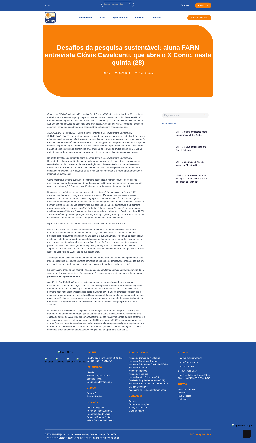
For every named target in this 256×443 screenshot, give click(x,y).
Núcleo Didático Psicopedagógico (145, 377)
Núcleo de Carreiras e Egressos (144, 361)
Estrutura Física (94, 379)
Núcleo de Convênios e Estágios (144, 358)
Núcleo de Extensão (138, 367)
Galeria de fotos (136, 411)
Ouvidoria (182, 393)
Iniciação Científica (138, 407)
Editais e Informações (139, 404)
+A (49, 6)
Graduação (92, 393)
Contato (185, 5)
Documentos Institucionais (99, 382)
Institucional (85, 18)
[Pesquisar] (130, 4)
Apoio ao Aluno (120, 18)
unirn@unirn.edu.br (189, 362)
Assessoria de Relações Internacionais (147, 390)
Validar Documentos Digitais (100, 420)
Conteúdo (156, 18)
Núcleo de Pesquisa (138, 374)
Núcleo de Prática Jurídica (99, 411)
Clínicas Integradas (96, 407)
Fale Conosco (184, 396)
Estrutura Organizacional (98, 375)
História (90, 372)
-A (45, 6)
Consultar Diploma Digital (99, 417)
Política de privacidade (200, 434)
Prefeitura (182, 399)
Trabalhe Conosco (186, 389)
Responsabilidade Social (99, 414)
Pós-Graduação (94, 396)
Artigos (132, 401)
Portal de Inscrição (199, 18)
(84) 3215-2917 (187, 366)
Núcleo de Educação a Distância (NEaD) (148, 364)
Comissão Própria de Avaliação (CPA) (147, 380)
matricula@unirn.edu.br (191, 358)
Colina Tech (112, 434)
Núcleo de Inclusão (138, 371)
